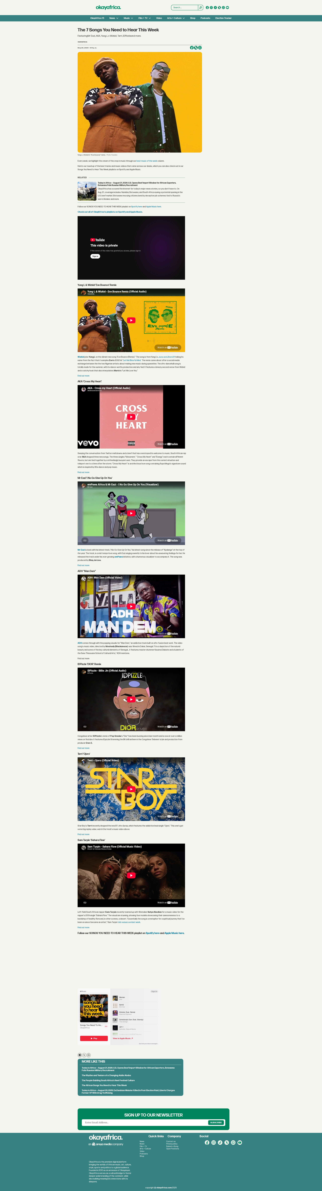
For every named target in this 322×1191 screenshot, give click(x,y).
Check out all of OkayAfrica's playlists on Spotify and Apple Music (110, 212)
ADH (80, 643)
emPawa (118, 557)
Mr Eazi (81, 550)
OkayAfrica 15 (97, 18)
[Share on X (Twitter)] (196, 48)
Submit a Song (172, 1146)
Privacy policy (171, 1144)
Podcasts (205, 18)
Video (159, 18)
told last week (129, 922)
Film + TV (142, 18)
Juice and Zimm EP (166, 357)
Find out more (83, 376)
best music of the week (146, 161)
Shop (192, 18)
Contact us (171, 1141)
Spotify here (136, 207)
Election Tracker (223, 18)
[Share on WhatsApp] (89, 1055)
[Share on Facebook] (192, 48)
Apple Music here (153, 207)
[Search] (200, 7)
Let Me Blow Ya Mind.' (132, 360)
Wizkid (81, 357)
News (112, 18)
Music (127, 18)
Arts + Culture (174, 18)
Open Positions (172, 1149)
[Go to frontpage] (108, 7)
